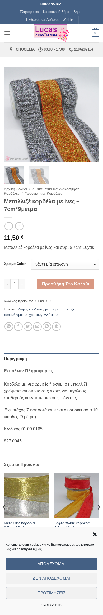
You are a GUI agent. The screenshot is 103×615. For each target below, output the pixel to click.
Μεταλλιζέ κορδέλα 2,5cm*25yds (19, 525)
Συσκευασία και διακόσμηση (55, 189)
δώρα (22, 309)
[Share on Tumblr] (56, 326)
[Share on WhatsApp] (8, 326)
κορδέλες (36, 309)
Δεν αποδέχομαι (51, 578)
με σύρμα (52, 309)
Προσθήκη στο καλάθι (65, 284)
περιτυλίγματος (15, 315)
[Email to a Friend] (37, 326)
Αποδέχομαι (52, 564)
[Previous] (12, 114)
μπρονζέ (68, 309)
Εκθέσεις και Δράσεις (42, 20)
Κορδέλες (12, 193)
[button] (94, 534)
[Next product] (8, 226)
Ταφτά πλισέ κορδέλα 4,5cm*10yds (72, 525)
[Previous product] (19, 226)
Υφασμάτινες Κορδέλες (43, 193)
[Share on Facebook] (18, 326)
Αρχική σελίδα (15, 189)
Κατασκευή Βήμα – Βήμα (62, 12)
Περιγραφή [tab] (15, 358)
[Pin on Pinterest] (47, 326)
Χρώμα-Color (15, 264)
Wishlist (69, 20)
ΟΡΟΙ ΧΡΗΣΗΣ (51, 605)
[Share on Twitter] (28, 326)
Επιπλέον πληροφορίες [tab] (28, 371)
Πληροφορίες (29, 12)
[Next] (90, 114)
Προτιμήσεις (52, 593)
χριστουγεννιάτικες (43, 315)
